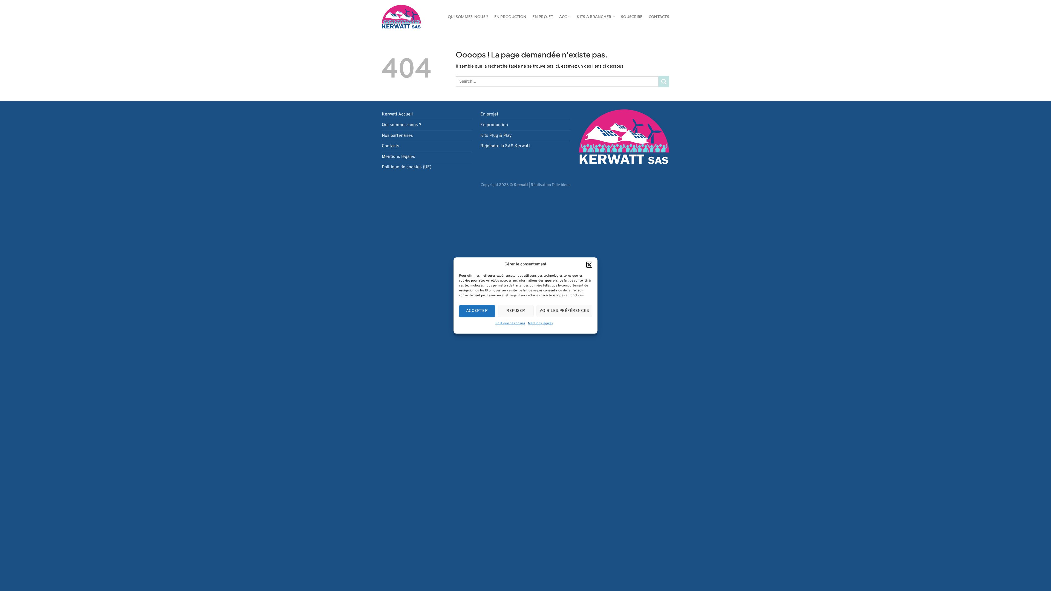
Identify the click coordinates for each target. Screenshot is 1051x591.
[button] (589, 264)
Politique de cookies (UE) (406, 167)
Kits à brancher (594, 16)
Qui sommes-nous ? (468, 16)
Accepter (477, 311)
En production (510, 16)
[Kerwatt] (401, 17)
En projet (542, 16)
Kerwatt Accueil (397, 114)
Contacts (659, 16)
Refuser (515, 311)
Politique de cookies (510, 323)
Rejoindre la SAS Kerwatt (505, 146)
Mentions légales (540, 323)
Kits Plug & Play (496, 135)
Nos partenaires (397, 135)
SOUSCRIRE (632, 16)
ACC (563, 16)
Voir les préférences (564, 311)
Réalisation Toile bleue (551, 185)
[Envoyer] (664, 81)
